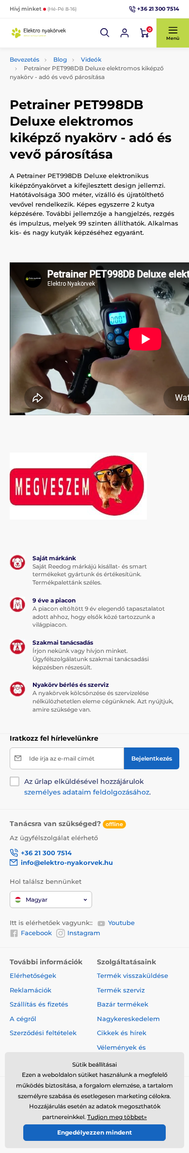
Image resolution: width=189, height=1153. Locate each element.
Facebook (36, 933)
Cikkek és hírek (121, 1033)
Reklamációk (30, 990)
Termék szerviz (121, 990)
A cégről (23, 1019)
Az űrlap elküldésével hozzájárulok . (87, 786)
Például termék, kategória (74, 64)
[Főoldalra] (39, 33)
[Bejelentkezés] (124, 33)
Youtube (121, 922)
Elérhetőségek (33, 975)
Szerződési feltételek (43, 1033)
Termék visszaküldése (132, 975)
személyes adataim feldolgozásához (86, 792)
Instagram (83, 933)
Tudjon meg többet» (117, 1117)
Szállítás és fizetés (39, 1004)
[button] (105, 33)
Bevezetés (24, 59)
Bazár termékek (122, 1004)
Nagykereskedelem (128, 1019)
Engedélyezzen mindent (94, 1132)
